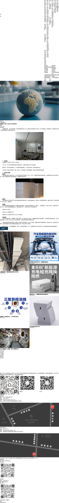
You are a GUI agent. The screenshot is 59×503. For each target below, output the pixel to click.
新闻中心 (2, 356)
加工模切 (2, 355)
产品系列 (2, 352)
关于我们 (2, 357)
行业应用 (2, 351)
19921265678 (3, 502)
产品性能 (2, 354)
